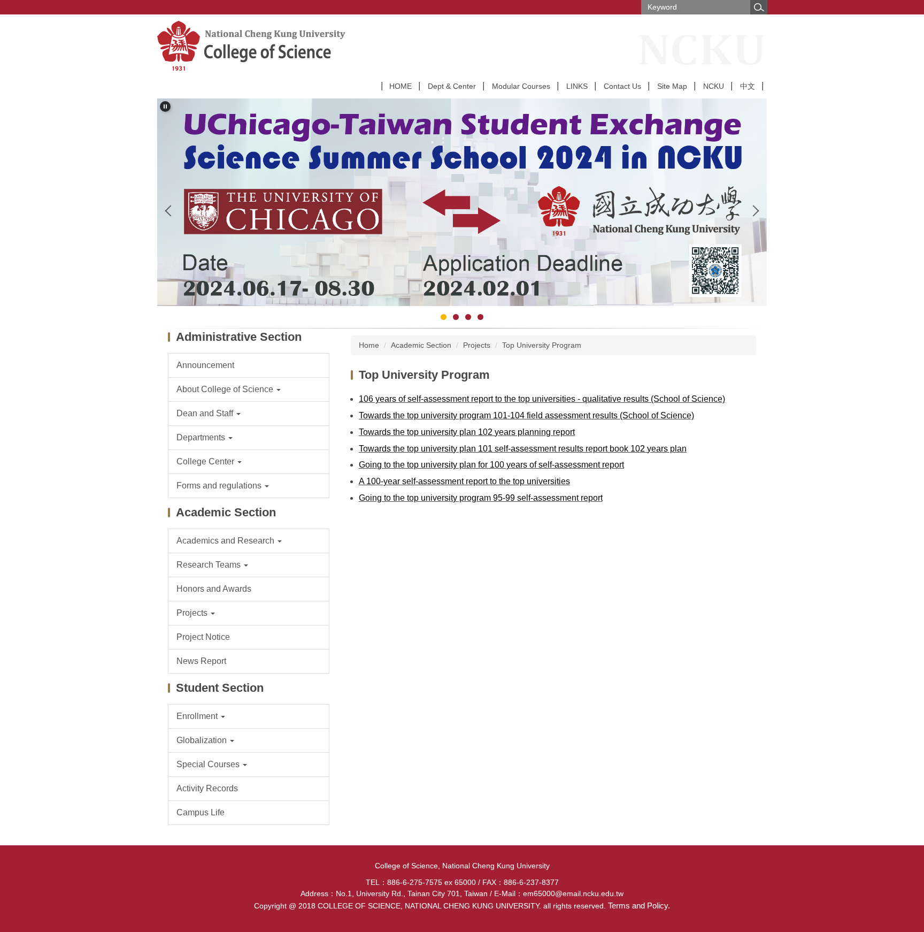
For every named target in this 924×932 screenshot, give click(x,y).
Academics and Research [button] (226, 540)
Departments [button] (201, 437)
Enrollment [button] (198, 716)
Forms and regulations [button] (220, 485)
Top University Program (541, 345)
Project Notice (203, 636)
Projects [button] (193, 612)
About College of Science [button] (225, 389)
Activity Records (207, 788)
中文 (747, 86)
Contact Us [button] (622, 86)
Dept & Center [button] (452, 86)
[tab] (443, 317)
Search (758, 7)
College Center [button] (206, 461)
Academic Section (421, 345)
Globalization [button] (202, 740)
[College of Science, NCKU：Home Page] (291, 45)
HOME (400, 86)
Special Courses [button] (209, 764)
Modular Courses (521, 86)
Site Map (672, 86)
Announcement (205, 365)
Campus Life (200, 812)
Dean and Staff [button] (205, 413)
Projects (476, 345)
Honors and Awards (213, 588)
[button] (165, 106)
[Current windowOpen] (462, 201)
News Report (201, 661)
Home (369, 345)
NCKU (713, 86)
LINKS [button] (577, 86)
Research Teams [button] (209, 564)
